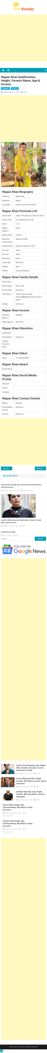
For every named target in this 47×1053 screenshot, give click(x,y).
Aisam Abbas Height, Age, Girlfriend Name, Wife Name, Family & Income (18, 807)
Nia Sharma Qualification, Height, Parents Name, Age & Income (8, 468)
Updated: (11, 92)
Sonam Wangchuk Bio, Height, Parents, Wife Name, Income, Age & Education (31, 781)
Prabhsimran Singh (8, 532)
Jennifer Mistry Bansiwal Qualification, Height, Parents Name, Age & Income (21, 521)
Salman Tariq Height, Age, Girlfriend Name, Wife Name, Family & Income (21, 486)
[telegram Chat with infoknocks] (1, 1051)
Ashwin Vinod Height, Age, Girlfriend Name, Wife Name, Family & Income (18, 823)
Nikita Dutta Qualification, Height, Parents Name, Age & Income (41, 468)
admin (25, 92)
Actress (14, 88)
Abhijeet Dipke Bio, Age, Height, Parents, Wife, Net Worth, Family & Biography (30, 794)
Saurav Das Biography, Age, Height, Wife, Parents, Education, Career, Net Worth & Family (31, 767)
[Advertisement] (23, 38)
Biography (5, 88)
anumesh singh (28, 490)
